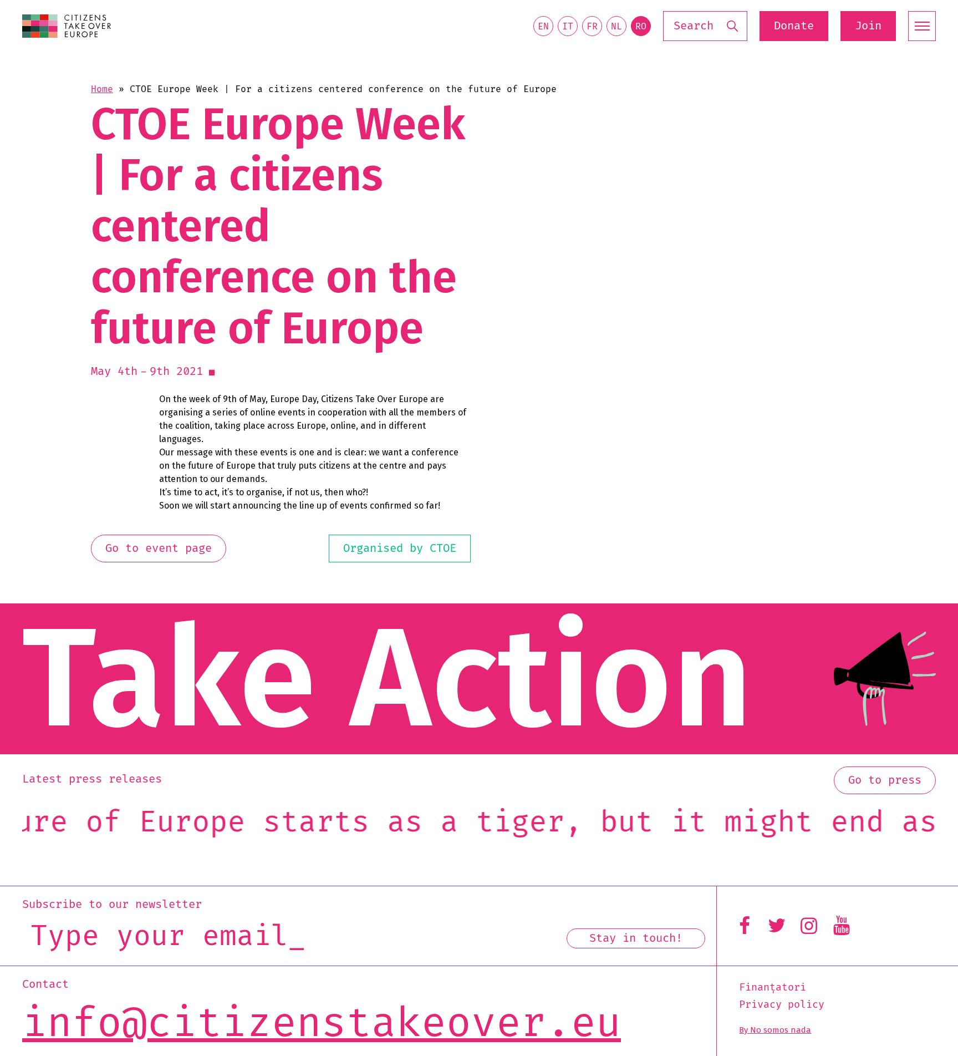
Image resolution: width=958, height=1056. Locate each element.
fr (592, 26)
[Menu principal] (922, 26)
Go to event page (158, 548)
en (543, 26)
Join (868, 26)
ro (640, 26)
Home (102, 89)
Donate (794, 26)
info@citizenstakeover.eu (321, 1023)
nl (616, 26)
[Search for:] (705, 26)
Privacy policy (781, 1005)
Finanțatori (772, 988)
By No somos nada (775, 1030)
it (567, 26)
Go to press (884, 780)
